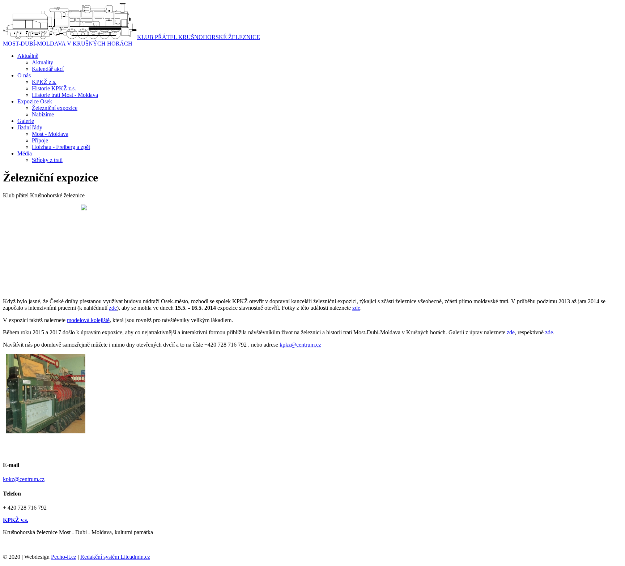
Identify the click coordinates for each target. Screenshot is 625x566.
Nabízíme (43, 114)
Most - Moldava (50, 134)
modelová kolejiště (88, 320)
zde (113, 308)
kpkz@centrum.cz (300, 345)
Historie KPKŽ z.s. (54, 88)
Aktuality (42, 62)
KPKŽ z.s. (44, 82)
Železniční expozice (54, 108)
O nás (24, 75)
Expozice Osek (34, 101)
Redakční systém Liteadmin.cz (115, 557)
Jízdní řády (29, 127)
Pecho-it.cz (63, 557)
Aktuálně (27, 56)
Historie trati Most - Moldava (65, 95)
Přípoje (40, 140)
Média (24, 153)
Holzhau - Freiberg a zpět (61, 147)
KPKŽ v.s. (15, 520)
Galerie (25, 121)
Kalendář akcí (48, 69)
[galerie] (45, 431)
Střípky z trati (47, 160)
